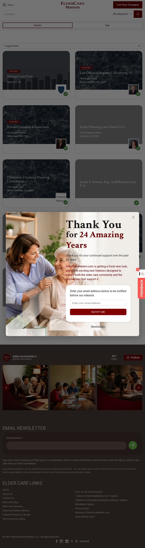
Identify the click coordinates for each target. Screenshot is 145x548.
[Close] (133, 217)
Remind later (98, 326)
